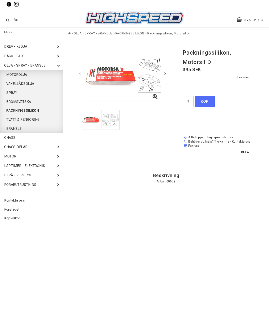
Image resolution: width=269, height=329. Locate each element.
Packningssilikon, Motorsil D (168, 33)
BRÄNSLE (14, 129)
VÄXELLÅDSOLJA (20, 84)
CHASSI (10, 138)
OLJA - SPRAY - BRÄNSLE (24, 65)
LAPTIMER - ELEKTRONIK (24, 166)
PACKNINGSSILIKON (22, 111)
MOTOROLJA (16, 75)
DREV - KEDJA (15, 46)
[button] (252, 20)
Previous (79, 73)
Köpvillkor (12, 218)
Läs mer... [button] (244, 77)
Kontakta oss (14, 200)
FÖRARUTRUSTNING (20, 185)
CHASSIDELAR (16, 147)
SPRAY (11, 93)
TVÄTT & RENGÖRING (23, 120)
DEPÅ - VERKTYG (17, 175)
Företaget (12, 209)
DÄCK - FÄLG (14, 56)
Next (165, 73)
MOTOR (10, 156)
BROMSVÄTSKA (18, 102)
